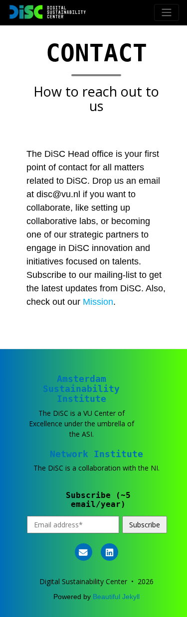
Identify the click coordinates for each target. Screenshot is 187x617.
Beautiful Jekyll (116, 597)
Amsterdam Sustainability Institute (81, 388)
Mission (98, 302)
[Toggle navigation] (166, 12)
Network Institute (96, 454)
